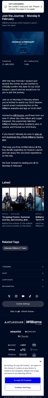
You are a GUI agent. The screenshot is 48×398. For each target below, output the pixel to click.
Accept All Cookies (22, 380)
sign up (38, 134)
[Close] (40, 361)
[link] (17, 207)
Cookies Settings (23, 388)
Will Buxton (18, 115)
